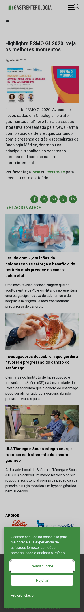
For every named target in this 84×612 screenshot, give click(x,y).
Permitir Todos (42, 566)
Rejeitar (42, 580)
